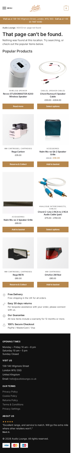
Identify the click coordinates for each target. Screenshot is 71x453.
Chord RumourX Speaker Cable (53, 95)
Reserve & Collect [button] (18, 164)
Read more (18, 106)
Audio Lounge (8, 27)
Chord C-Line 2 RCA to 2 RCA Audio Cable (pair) (53, 213)
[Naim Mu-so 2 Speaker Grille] (18, 193)
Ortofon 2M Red (53, 274)
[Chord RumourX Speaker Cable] (53, 71)
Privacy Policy (10, 391)
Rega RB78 (18, 274)
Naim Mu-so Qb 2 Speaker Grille (52, 153)
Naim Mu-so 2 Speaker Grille (18, 220)
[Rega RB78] (18, 253)
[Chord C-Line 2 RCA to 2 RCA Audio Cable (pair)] (53, 187)
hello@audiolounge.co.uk (22, 378)
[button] (66, 8)
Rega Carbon (18, 151)
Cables (44, 91)
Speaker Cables (57, 91)
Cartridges (26, 148)
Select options (53, 106)
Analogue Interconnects (52, 206)
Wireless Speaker (18, 91)
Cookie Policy (9, 395)
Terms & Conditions (12, 404)
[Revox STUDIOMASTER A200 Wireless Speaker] (18, 71)
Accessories (53, 148)
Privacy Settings (11, 408)
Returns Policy (10, 400)
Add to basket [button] (52, 164)
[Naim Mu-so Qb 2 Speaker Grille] (53, 129)
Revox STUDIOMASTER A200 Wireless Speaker (18, 95)
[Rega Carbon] (18, 129)
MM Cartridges (11, 148)
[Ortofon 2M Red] (53, 253)
